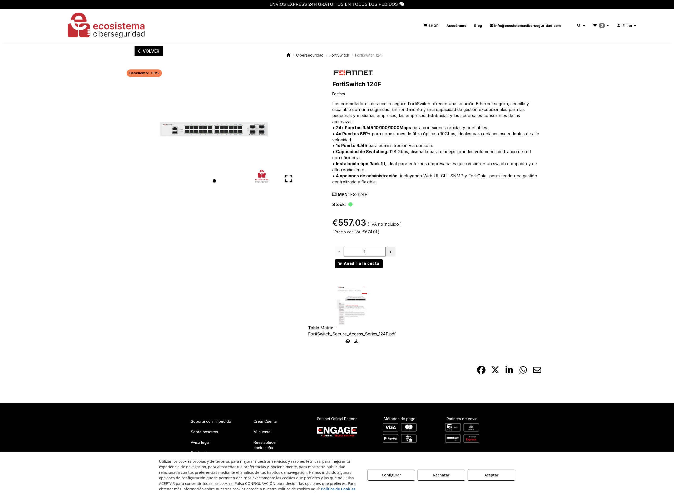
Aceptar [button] (491, 474)
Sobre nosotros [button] (204, 432)
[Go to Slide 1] (214, 180)
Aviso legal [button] (200, 442)
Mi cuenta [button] (262, 432)
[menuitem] (431, 25)
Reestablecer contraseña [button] (265, 445)
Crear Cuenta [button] (265, 421)
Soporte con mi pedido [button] (211, 421)
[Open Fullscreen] (288, 178)
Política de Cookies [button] (338, 488)
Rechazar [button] (441, 474)
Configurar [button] (391, 474)
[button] (107, 25)
